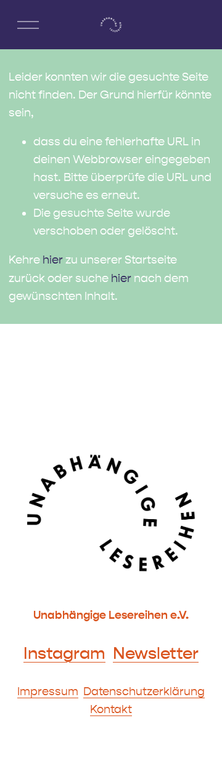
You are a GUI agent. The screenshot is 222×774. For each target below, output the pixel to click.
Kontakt (111, 709)
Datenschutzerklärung (144, 691)
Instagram (64, 653)
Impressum (47, 691)
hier (53, 260)
